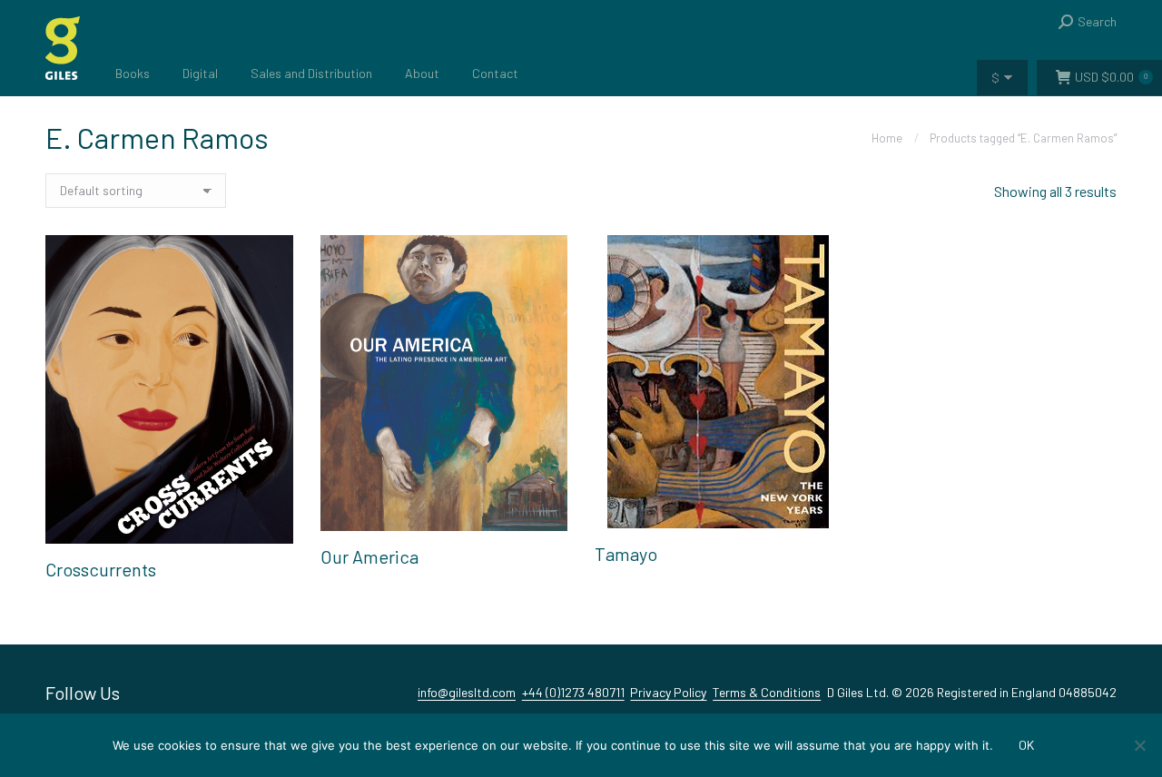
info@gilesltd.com (467, 692)
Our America (369, 556)
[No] (1139, 745)
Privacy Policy (668, 692)
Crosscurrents (100, 569)
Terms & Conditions (767, 692)
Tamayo (626, 554)
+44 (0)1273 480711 (573, 692)
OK (1026, 744)
